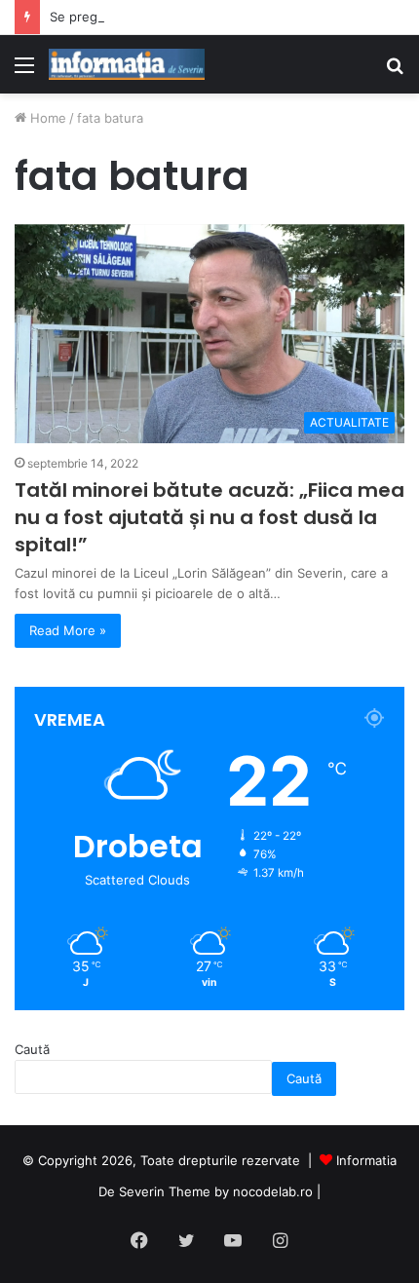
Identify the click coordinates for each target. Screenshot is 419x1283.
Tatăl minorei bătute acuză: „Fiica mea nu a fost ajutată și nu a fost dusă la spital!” (209, 517)
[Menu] (24, 72)
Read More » (67, 630)
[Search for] (394, 72)
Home (46, 118)
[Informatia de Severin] (127, 64)
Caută (32, 1049)
